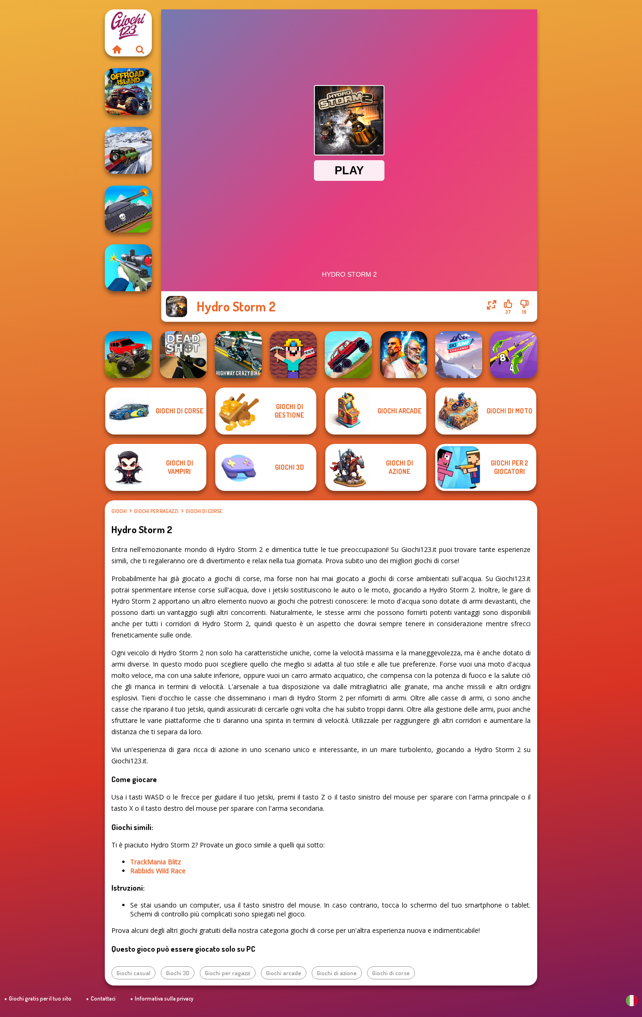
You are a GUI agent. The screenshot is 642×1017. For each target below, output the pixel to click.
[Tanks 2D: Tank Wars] (128, 209)
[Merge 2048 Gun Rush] (513, 354)
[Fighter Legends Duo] (403, 354)
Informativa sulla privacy (164, 998)
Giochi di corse (204, 511)
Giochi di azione (337, 973)
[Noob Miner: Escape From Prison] (293, 354)
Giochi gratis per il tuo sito (40, 998)
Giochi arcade (283, 973)
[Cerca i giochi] (140, 49)
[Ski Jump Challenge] (458, 354)
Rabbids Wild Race (158, 870)
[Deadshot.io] (183, 354)
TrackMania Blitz (155, 861)
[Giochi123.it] (116, 49)
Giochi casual (133, 973)
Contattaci (103, 998)
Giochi (119, 511)
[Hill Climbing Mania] (348, 354)
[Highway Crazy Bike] (238, 354)
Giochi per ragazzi (156, 511)
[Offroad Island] (128, 91)
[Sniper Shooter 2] (128, 267)
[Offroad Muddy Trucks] (128, 354)
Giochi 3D (177, 973)
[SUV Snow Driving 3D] (128, 150)
